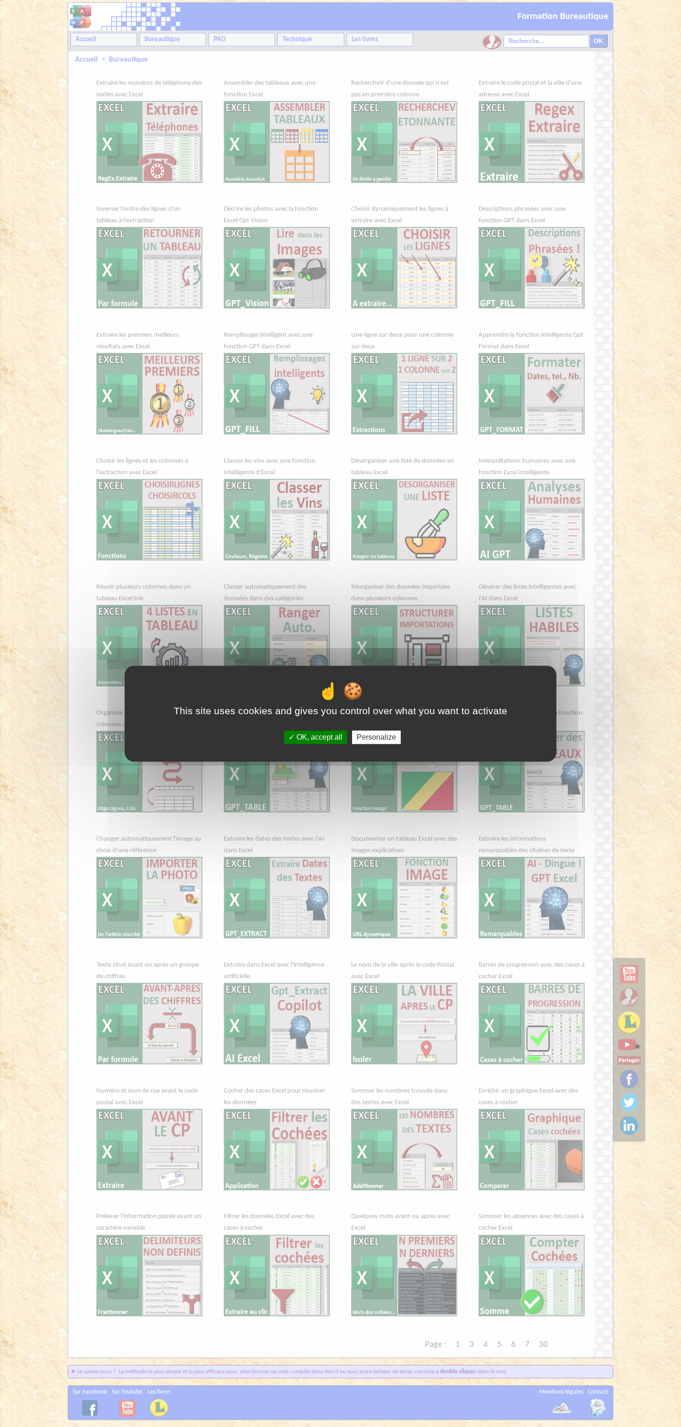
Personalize (376, 737)
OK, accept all (318, 737)
